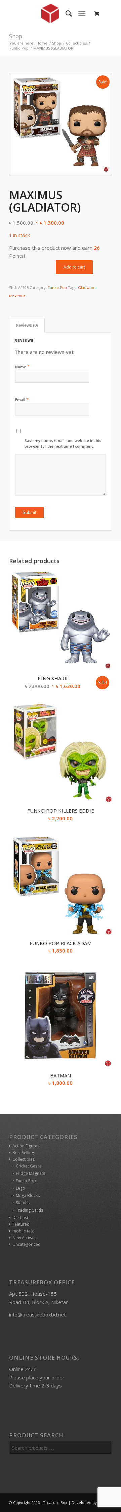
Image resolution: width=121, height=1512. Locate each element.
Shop (15, 36)
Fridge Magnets (30, 1173)
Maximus (17, 295)
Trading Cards (29, 1210)
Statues (23, 1203)
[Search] (65, 13)
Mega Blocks (28, 1195)
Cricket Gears (28, 1166)
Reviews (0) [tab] (27, 325)
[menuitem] (65, 13)
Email (22, 399)
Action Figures (25, 1146)
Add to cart (74, 267)
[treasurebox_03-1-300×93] (50, 13)
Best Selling (23, 1152)
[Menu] (81, 13)
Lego (20, 1188)
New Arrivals (24, 1237)
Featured (21, 1224)
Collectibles (23, 1159)
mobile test (23, 1231)
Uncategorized (26, 1244)
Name (22, 367)
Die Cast (20, 1217)
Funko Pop (57, 287)
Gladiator (86, 287)
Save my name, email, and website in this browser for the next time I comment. (63, 443)
